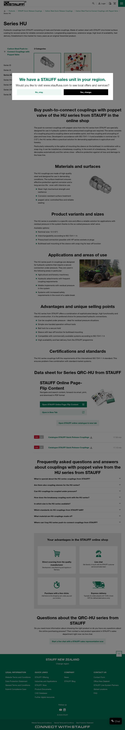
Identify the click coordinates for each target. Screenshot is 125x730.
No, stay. (39, 92)
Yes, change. (86, 92)
